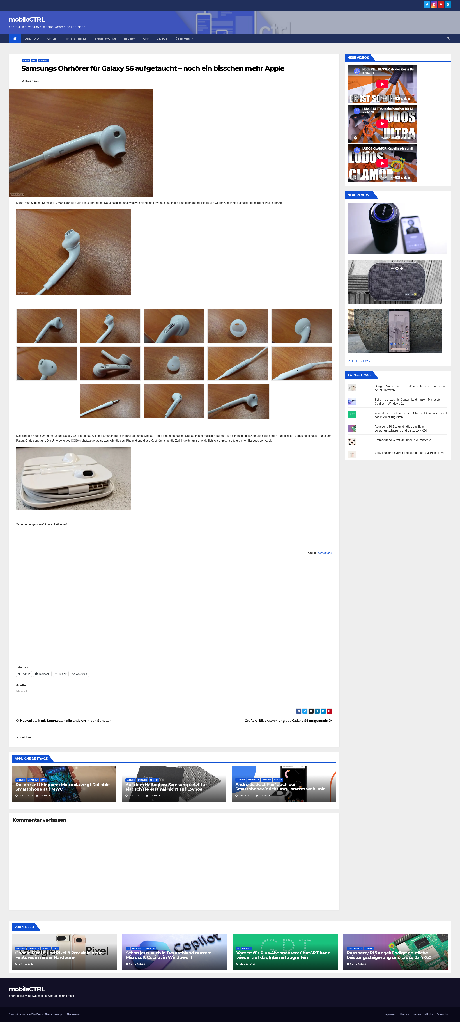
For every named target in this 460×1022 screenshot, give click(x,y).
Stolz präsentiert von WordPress (26, 1014)
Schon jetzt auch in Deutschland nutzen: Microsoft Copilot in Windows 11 (168, 955)
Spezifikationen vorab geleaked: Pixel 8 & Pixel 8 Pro (410, 452)
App (146, 38)
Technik (154, 780)
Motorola (33, 780)
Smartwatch (105, 38)
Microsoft (137, 948)
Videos (162, 38)
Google (46, 948)
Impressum (390, 1014)
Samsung (43, 60)
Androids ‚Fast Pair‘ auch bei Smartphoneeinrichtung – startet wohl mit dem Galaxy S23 (280, 789)
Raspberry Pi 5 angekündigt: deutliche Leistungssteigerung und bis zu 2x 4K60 (389, 955)
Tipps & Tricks (75, 38)
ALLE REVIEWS (359, 361)
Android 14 (33, 948)
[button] (448, 38)
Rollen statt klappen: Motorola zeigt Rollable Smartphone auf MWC (62, 787)
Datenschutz (443, 1014)
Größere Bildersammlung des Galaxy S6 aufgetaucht (287, 721)
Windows (150, 948)
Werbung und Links (423, 1014)
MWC (34, 60)
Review (129, 38)
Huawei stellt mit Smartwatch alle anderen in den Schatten (65, 721)
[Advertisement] (174, 639)
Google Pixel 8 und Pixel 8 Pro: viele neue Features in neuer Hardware (59, 955)
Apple (51, 38)
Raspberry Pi (355, 948)
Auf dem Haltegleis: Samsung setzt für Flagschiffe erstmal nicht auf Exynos (166, 787)
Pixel (55, 948)
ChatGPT (246, 948)
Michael (26, 737)
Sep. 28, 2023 (137, 964)
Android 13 (253, 780)
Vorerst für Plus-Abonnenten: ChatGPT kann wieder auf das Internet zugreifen (283, 955)
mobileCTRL (27, 19)
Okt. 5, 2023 (26, 964)
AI (128, 948)
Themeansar (73, 1014)
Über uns (183, 38)
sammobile (325, 552)
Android (32, 38)
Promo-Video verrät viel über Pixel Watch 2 (403, 440)
